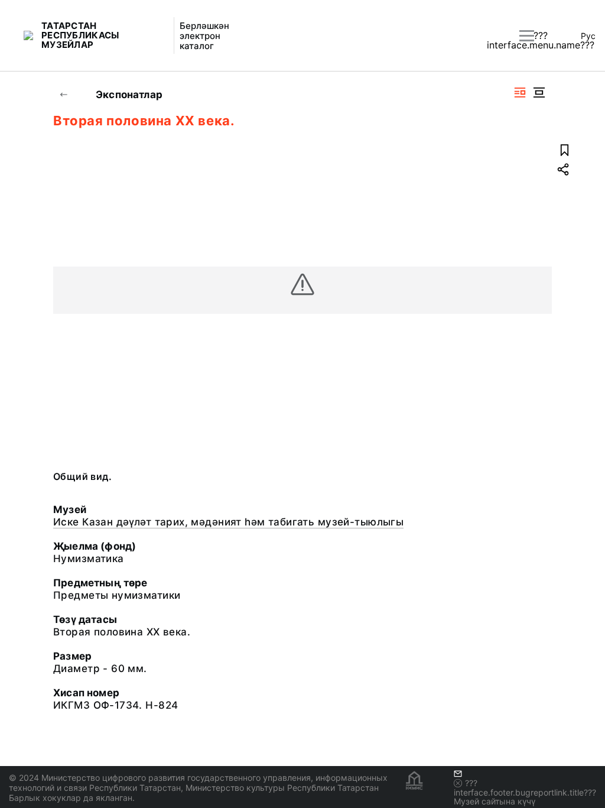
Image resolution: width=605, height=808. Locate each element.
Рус (588, 36)
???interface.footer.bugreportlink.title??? (525, 787)
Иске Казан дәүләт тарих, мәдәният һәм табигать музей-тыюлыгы (228, 522)
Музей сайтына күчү (494, 801)
